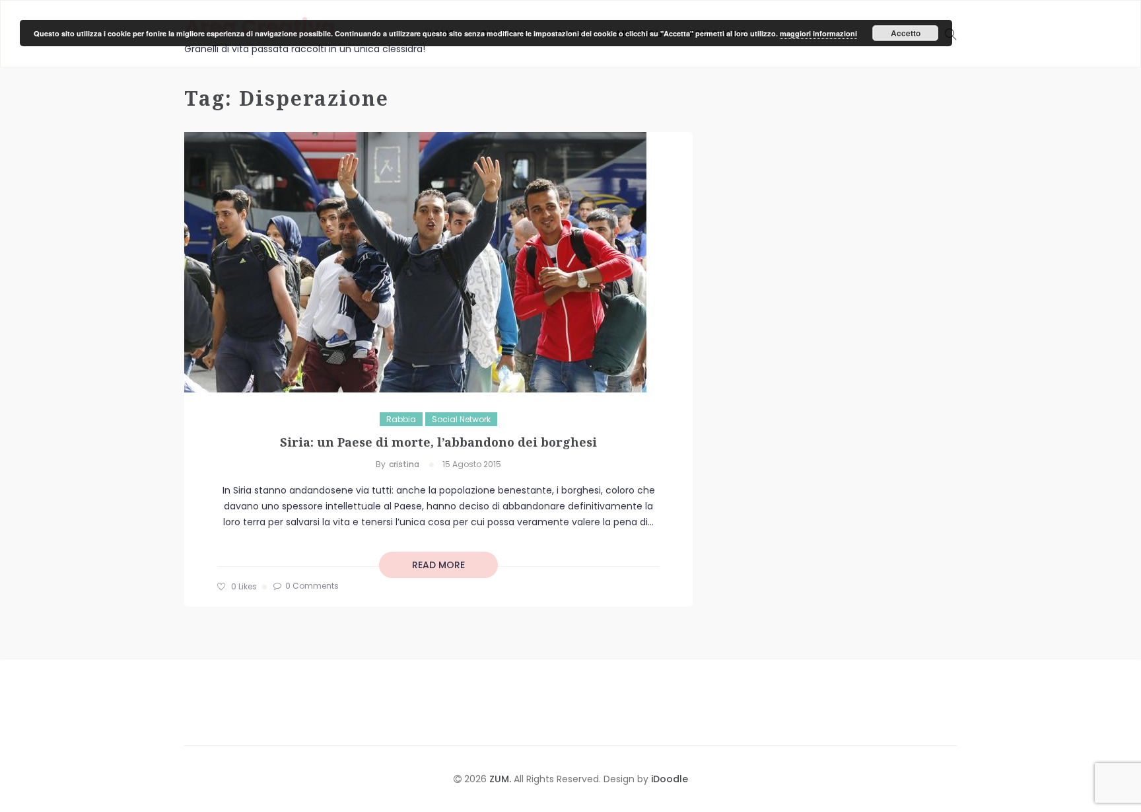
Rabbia (401, 419)
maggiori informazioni (818, 33)
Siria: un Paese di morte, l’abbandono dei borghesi (438, 442)
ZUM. (501, 779)
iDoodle (668, 779)
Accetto (905, 33)
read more (438, 565)
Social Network (461, 419)
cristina (404, 464)
